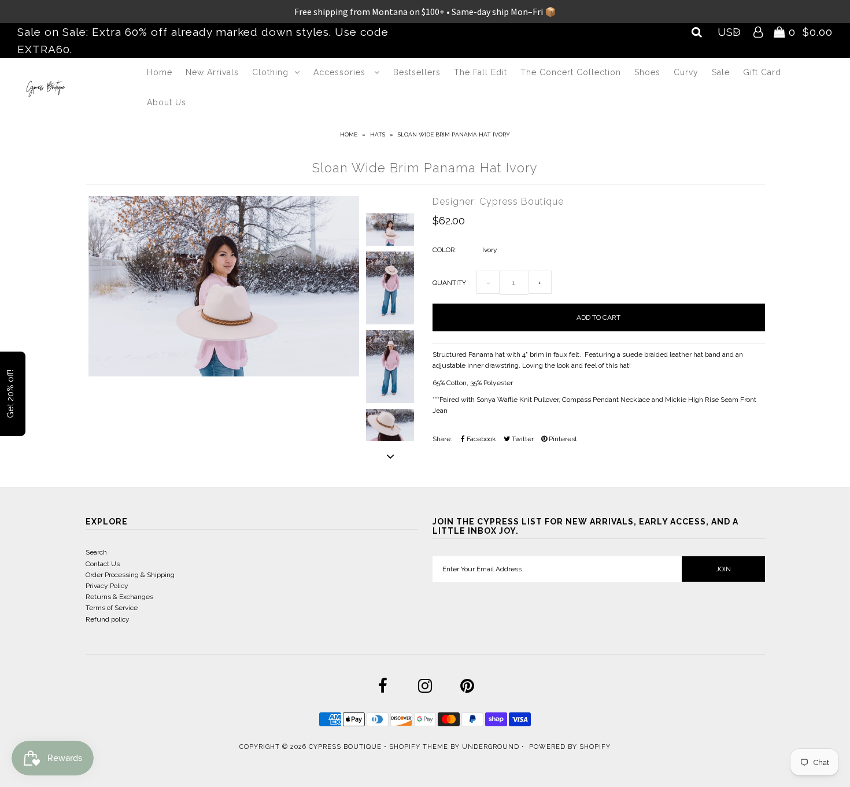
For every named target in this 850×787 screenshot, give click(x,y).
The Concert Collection (570, 72)
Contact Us (103, 564)
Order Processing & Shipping (130, 575)
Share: (442, 439)
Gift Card (762, 72)
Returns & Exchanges (119, 597)
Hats (377, 134)
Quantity (449, 283)
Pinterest (562, 439)
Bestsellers (417, 72)
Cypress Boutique (346, 747)
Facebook (480, 439)
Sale (721, 72)
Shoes (647, 72)
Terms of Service (112, 608)
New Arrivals (212, 72)
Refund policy (108, 619)
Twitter (522, 439)
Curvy (686, 72)
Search (96, 552)
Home (159, 72)
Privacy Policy (107, 586)
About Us (166, 102)
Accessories (340, 72)
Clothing (270, 72)
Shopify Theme (418, 747)
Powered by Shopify (570, 747)
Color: (445, 250)
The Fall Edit (480, 72)
